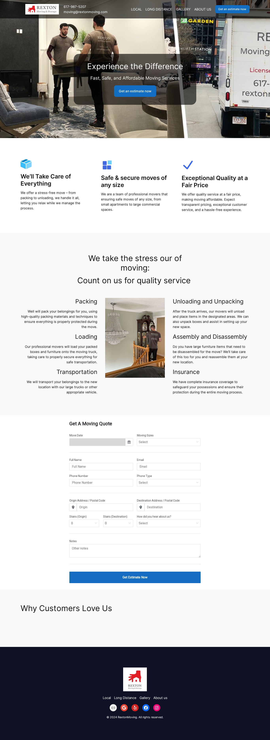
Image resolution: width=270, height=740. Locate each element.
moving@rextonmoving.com (86, 12)
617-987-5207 (75, 7)
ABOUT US (202, 9)
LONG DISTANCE (158, 9)
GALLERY (183, 9)
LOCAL (136, 9)
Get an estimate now (232, 9)
